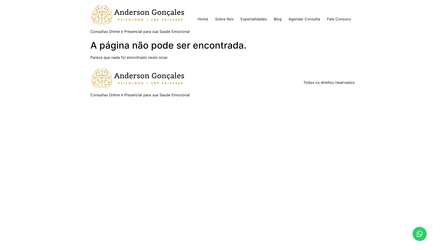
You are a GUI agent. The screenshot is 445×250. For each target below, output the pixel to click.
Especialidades (254, 19)
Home (203, 19)
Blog (278, 19)
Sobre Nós (224, 19)
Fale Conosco (339, 19)
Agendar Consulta (304, 19)
